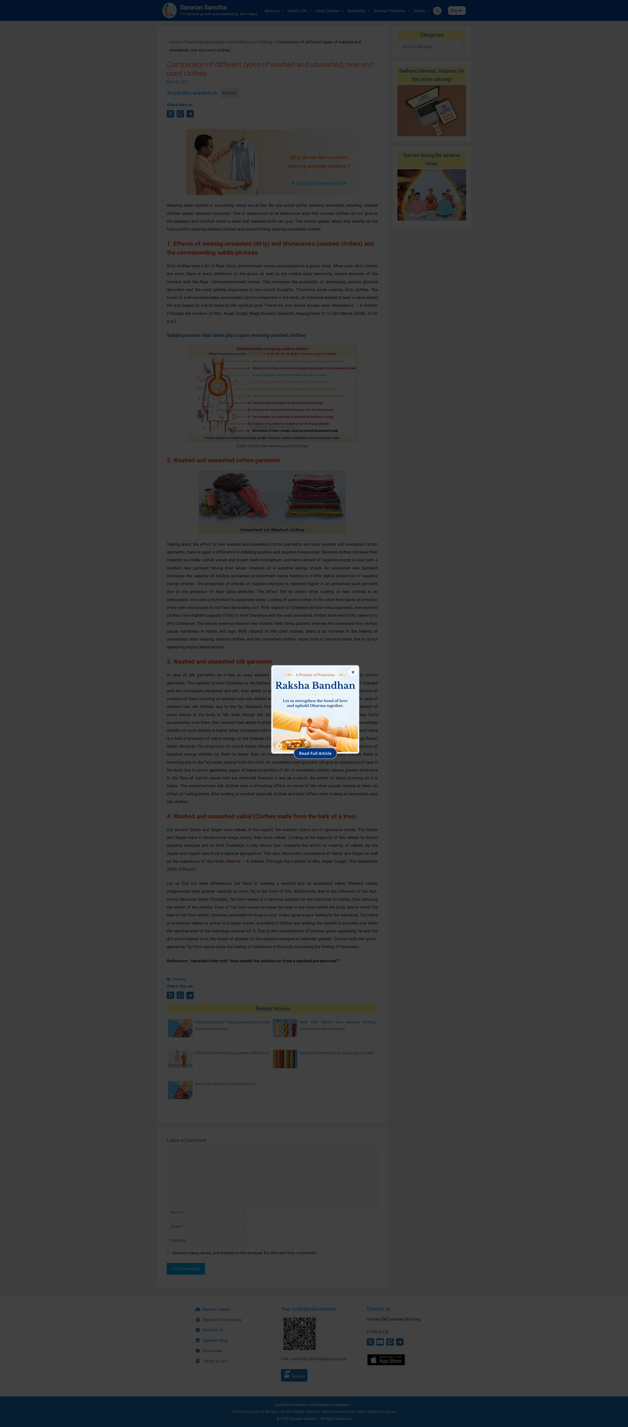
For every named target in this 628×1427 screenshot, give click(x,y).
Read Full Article (315, 753)
